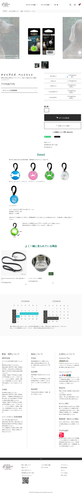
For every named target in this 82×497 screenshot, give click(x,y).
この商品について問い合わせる (63, 132)
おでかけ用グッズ (13, 11)
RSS (42, 467)
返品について (47, 142)
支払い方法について (26, 470)
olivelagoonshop (38, 492)
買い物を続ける (48, 147)
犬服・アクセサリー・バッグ (27, 11)
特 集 (56, 4)
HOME (5, 11)
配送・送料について (26, 465)
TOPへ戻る (41, 459)
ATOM (46, 467)
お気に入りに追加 (63, 126)
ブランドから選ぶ (45, 4)
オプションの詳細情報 (10, 90)
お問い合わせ (64, 475)
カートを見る (64, 473)
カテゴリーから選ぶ (31, 4)
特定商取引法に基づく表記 (51, 144)
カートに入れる (64, 118)
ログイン (63, 470)
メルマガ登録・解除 (46, 465)
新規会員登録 (64, 467)
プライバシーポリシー (27, 475)
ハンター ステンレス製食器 (35, 278)
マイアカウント (64, 465)
